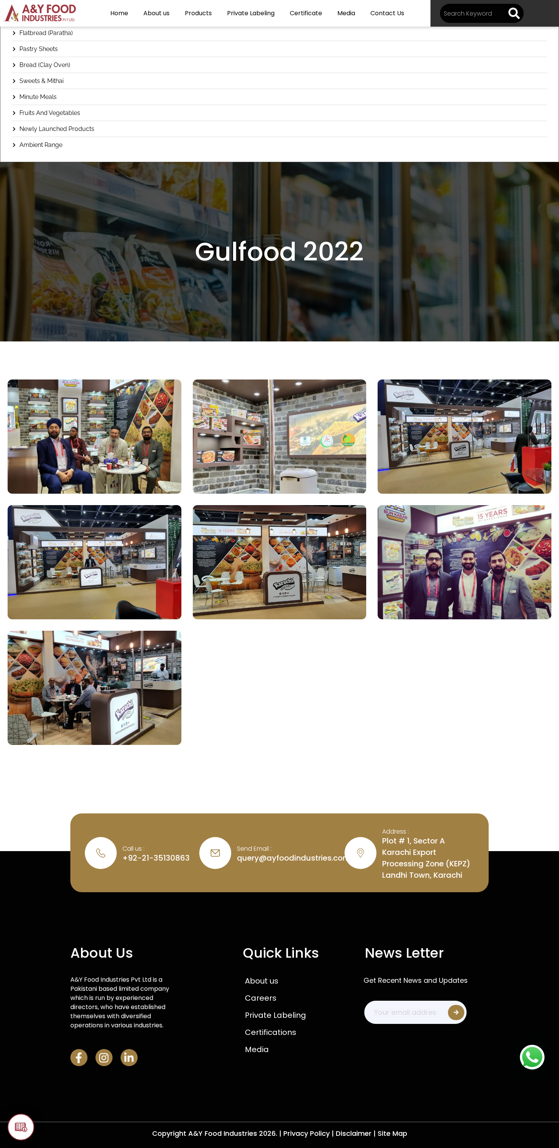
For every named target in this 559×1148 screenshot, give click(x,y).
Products (198, 13)
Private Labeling (251, 13)
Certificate (306, 13)
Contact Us (387, 13)
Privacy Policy (306, 1133)
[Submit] (456, 1012)
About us (156, 13)
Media (346, 13)
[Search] (514, 13)
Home (119, 13)
